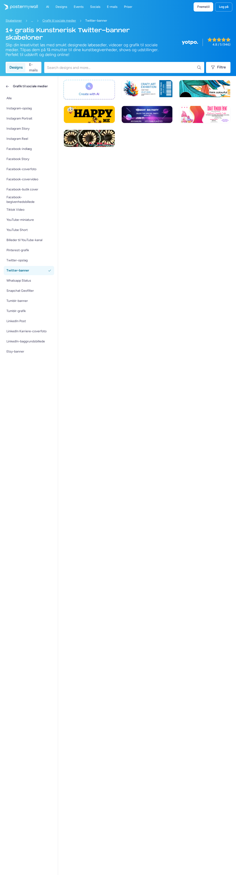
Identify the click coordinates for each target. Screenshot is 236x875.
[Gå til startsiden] (19, 7)
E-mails (33, 67)
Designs (16, 67)
